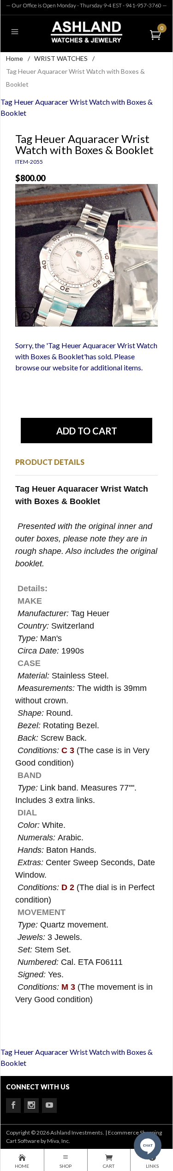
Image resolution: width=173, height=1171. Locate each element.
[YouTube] (49, 1105)
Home (14, 58)
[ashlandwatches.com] (86, 31)
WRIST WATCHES (61, 58)
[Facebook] (13, 1105)
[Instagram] (31, 1105)
